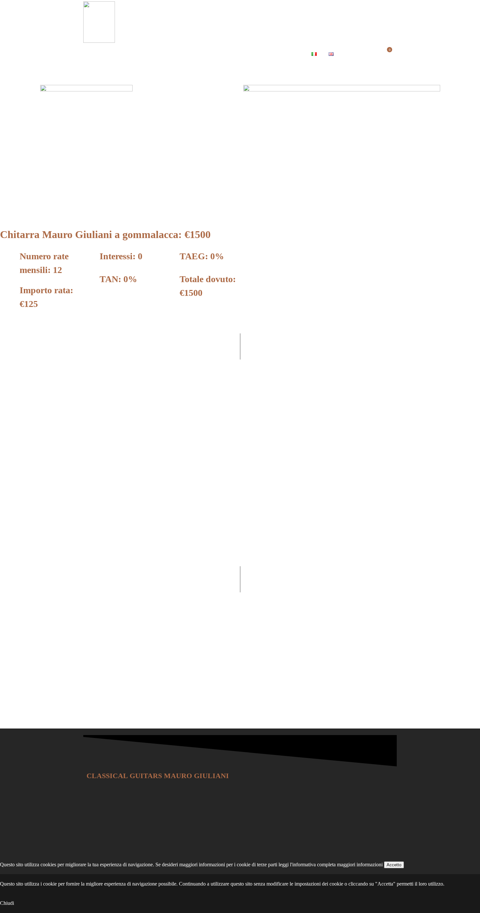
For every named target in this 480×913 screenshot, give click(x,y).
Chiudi (7, 903)
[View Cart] (387, 54)
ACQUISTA (253, 54)
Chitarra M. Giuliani (148, 54)
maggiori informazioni (360, 864)
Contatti (291, 54)
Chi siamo (99, 54)
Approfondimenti (206, 54)
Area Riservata (361, 54)
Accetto (394, 864)
